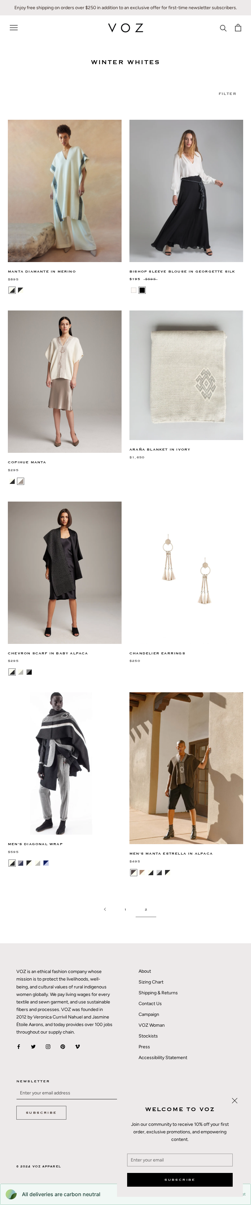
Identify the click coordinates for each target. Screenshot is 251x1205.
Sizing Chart (151, 982)
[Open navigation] (14, 27)
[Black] (142, 290)
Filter (227, 94)
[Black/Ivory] (20, 290)
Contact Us (150, 1003)
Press (144, 1047)
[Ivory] (133, 290)
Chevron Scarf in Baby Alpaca (48, 653)
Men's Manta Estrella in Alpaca (171, 854)
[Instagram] (48, 1046)
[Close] (235, 1101)
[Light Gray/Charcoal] (159, 872)
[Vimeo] (77, 1046)
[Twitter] (33, 1046)
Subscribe (179, 1180)
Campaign (149, 1014)
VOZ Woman (152, 1025)
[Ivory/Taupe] (20, 481)
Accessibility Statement (163, 1057)
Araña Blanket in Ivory (159, 450)
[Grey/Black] (29, 672)
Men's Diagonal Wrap (35, 844)
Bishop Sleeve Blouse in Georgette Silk (182, 272)
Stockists (148, 1036)
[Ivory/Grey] (20, 672)
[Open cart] (238, 27)
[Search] (223, 27)
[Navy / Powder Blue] (46, 863)
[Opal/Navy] (20, 863)
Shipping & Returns (158, 993)
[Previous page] (105, 909)
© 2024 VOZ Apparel (38, 1166)
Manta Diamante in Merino (42, 272)
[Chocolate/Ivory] (133, 872)
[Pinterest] (62, 1046)
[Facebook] (18, 1046)
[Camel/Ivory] (142, 872)
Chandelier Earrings (157, 653)
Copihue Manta (27, 462)
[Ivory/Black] (12, 290)
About (145, 971)
